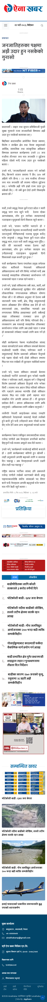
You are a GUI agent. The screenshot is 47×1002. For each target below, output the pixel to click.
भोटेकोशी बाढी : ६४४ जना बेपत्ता (25, 598)
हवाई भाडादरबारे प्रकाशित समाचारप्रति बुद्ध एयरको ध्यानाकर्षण (22, 906)
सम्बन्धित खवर (23, 766)
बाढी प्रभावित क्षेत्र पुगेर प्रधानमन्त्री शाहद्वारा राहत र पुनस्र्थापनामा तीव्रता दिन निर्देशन (25, 661)
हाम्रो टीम (5, 988)
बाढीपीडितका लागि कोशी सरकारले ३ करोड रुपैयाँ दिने (22, 586)
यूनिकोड (40, 986)
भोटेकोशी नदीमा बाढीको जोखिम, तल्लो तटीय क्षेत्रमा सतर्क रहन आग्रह (25, 612)
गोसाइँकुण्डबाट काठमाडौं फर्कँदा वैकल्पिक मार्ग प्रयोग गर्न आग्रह (25, 645)
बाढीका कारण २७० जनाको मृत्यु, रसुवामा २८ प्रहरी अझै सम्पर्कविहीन (26, 679)
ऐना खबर (12, 84)
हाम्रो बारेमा (15, 988)
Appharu (27, 999)
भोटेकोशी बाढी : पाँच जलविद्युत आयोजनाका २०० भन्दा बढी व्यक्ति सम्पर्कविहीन (26, 630)
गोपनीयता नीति (27, 988)
